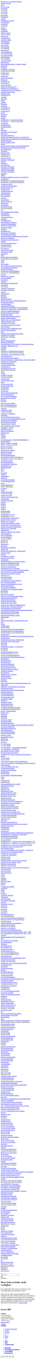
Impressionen (5, 50)
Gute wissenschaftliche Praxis (10, 953)
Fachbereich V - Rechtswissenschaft (12, 120)
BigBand (3, 893)
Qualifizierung (5, 780)
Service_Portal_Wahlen (8, 403)
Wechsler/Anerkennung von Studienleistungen (15, 146)
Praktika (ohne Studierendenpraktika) (12, 334)
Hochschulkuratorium (7, 394)
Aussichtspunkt (5, 38)
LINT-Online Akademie (8, 1241)
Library (7, 1331)
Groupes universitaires (7, 886)
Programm (4, 546)
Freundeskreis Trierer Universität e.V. (12, 457)
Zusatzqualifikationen (7, 693)
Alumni (3, 118)
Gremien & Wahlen (7, 375)
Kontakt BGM (5, 189)
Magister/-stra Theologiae (8, 528)
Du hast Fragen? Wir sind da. (9, 753)
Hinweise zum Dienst (7, 594)
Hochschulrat (5, 387)
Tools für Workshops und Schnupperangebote (15, 570)
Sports (6, 1336)
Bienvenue (4, 134)
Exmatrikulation (5, 662)
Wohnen (3, 878)
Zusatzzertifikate (6, 534)
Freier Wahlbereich (6, 535)
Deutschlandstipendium (8, 455)
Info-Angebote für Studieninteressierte (12, 572)
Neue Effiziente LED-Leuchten (10, 417)
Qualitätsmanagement (7, 363)
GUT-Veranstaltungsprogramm (10, 991)
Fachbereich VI (5, 154)
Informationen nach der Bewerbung (11, 1104)
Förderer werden (6, 735)
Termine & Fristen (6, 678)
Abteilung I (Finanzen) (8, 288)
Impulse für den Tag (7, 187)
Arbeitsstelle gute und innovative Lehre (13, 354)
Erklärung (4, 488)
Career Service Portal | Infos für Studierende (14, 761)
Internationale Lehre (7, 791)
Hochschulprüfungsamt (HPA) (10, 313)
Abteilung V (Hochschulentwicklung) (12, 351)
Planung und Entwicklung (9, 361)
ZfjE (2, 128)
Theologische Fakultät (7, 168)
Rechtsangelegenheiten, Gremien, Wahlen (13, 64)
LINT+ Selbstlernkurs (7, 1252)
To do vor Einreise (6, 1156)
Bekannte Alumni (6, 454)
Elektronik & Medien (7, 342)
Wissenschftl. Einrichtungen (9, 283)
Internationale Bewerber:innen (10, 612)
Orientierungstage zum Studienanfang (12, 631)
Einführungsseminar (7, 1093)
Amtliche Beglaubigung (8, 600)
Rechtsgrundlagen (6, 141)
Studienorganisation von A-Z (9, 652)
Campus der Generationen (9, 853)
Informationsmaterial (7, 1193)
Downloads (4, 1257)
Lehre (2, 777)
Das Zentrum (5, 248)
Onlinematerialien (6, 873)
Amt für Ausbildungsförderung (10, 311)
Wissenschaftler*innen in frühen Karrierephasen (15, 1020)
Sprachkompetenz (6, 1250)
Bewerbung (4, 591)
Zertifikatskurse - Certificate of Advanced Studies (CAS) (18, 841)
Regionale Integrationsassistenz (10, 1107)
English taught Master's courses (10, 523)
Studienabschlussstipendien (9, 1083)
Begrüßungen (5, 634)
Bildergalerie (5, 544)
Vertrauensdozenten (7, 975)
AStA (2, 262)
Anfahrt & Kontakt (6, 492)
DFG (2, 939)
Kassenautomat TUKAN (8, 667)
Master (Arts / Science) (8, 521)
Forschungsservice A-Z (8, 951)
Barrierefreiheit (5, 441)
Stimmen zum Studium (8, 450)
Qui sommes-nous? (6, 1233)
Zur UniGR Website (7, 1220)
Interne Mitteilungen (7, 485)
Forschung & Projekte (7, 167)
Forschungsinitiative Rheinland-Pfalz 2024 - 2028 (16, 932)
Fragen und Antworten (7, 1234)
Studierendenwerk (6, 466)
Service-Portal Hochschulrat (9, 393)
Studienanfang (5, 626)
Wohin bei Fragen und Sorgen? (10, 641)
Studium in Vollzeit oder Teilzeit (10, 532)
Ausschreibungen (6, 304)
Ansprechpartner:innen (8, 1130)
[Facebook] (2, 1357)
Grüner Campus (5, 33)
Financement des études (8, 900)
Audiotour (4, 29)
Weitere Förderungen (7, 1003)
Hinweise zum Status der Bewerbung (12, 596)
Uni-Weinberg (5, 47)
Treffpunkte (4, 897)
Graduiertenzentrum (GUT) (9, 982)
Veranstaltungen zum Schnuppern (11, 580)
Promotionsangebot (6, 1135)
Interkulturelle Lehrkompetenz (10, 1245)
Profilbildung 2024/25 (7, 21)
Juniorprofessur (5, 1053)
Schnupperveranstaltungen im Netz (11, 584)
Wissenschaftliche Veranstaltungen (11, 923)
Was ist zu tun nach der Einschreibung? (13, 629)
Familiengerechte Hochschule (10, 240)
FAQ (2, 622)
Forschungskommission (8, 977)
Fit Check (4, 742)
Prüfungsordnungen (7, 692)
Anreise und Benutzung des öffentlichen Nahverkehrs (17, 1172)
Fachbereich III (5, 94)
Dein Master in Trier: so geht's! (10, 751)
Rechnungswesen (6, 299)
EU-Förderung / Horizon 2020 (10, 1189)
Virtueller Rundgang (7, 500)
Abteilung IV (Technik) (8, 335)
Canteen (7, 1332)
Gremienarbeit (5, 379)
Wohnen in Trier (6, 1114)
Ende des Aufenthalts (7, 1100)
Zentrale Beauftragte (7, 269)
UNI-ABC (4, 645)
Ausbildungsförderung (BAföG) (10, 707)
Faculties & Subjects (11, 1329)
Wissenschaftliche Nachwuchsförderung (13, 937)
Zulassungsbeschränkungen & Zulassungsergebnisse (17, 610)
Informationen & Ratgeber (9, 986)
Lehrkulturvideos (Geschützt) (10, 1253)
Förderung (4, 996)
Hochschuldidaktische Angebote (10, 784)
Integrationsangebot (7, 1123)
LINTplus (4, 820)
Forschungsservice (6, 356)
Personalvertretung (6, 207)
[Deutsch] (4, 1267)
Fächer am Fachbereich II (8, 87)
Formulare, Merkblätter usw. (9, 346)
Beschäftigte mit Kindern (8, 234)
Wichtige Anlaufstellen (7, 170)
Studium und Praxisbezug (8, 770)
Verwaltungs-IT (5, 367)
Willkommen (5, 1226)
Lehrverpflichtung (6, 798)
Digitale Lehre (5, 789)
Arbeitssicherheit (6, 61)
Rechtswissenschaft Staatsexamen (11, 527)
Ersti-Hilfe (4, 643)
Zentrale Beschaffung (7, 302)
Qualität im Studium (7, 671)
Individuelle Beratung (7, 786)
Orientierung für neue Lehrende (10, 803)
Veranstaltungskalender (8, 480)
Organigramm (5, 22)
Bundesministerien (6, 942)
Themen (3, 436)
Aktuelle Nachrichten (7, 1219)
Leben (3, 874)
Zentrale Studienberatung (8, 318)
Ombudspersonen (6, 956)
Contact (3, 1324)
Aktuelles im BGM (6, 184)
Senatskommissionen (7, 386)
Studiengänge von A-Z (8, 514)
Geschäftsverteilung (7, 55)
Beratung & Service (7, 904)
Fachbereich (4, 76)
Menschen (4, 478)
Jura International (6, 127)
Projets (3, 1227)
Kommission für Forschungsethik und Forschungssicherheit (12, 979)
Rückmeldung (5, 673)
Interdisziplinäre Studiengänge (10, 518)
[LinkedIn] (13, 1357)
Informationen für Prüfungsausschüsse (12, 690)
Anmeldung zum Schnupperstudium (12, 589)
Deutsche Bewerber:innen (9, 601)
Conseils (3, 902)
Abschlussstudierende (7, 1078)
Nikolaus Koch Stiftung (8, 925)
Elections (3, 400)
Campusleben (5, 476)
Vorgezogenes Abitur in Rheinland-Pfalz (13, 605)
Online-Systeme (5, 857)
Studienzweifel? (5, 676)
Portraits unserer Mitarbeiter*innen (11, 328)
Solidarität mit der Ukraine (9, 1076)
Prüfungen (4, 80)
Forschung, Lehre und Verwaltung (11, 1180)
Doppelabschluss (6, 660)
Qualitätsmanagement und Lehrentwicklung (14, 824)
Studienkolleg (5, 617)
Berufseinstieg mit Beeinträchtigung (11, 775)
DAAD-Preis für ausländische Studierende (14, 1085)
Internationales (5, 165)
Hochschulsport (5, 194)
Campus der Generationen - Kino (11, 862)
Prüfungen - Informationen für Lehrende (13, 687)
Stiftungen (4, 944)
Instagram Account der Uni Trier (10, 573)
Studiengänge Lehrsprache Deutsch (11, 607)
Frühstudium (4, 560)
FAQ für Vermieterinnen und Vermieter (12, 1111)
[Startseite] (11, 1)
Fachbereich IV (5, 107)
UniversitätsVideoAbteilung (9, 267)
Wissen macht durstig (7, 586)
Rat (2, 1012)
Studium (3, 102)
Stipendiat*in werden (7, 737)
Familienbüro (5, 179)
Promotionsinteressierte (8, 1024)
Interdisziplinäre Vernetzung (9, 1015)
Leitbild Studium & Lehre (8, 793)
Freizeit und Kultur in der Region (11, 1173)
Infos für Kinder (6, 553)
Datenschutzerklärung (7, 1266)
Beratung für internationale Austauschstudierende (16, 1099)
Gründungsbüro (5, 193)
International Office (7, 314)
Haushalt (3, 295)
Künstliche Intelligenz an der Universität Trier (14, 177)
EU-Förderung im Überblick (9, 940)
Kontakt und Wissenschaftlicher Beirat (12, 1177)
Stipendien (4, 716)
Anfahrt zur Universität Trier (9, 497)
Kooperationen (5, 1017)
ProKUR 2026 (5, 153)
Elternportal (4, 549)
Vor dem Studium (6, 278)
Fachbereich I (5, 73)
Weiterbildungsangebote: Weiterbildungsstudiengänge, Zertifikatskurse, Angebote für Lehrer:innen (17, 833)
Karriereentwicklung (7, 1040)
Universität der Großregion (9, 464)
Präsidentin (4, 66)
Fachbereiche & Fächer (8, 69)
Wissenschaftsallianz (7, 462)
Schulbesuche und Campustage (10, 568)
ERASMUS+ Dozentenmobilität (11, 1186)
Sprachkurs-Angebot (7, 250)
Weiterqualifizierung (7, 1029)
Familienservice (5, 231)
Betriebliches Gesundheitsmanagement (12, 181)
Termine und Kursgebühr (8, 1168)
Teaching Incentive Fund (8, 810)
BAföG (3, 144)
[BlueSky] (5, 1357)
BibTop (3, 434)
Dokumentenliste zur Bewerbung (11, 608)
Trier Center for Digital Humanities (11, 266)
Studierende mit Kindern (8, 233)
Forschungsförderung (7, 914)
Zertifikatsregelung (6, 1255)
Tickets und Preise (6, 201)
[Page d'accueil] (6, 3)
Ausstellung (4, 31)
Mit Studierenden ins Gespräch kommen (13, 561)
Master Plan (4, 739)
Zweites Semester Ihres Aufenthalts (11, 1102)
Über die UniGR (6, 1201)
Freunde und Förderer (7, 558)
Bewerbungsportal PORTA (9, 598)
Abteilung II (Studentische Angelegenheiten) (14, 307)
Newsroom (4, 966)
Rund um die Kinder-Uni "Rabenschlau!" (13, 551)
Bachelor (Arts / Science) (8, 520)
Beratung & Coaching (7, 276)
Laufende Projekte (6, 410)
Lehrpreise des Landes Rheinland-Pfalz (13, 813)
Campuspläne (5, 499)
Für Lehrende (5, 1213)
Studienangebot (5, 125)
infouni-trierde (5, 1322)
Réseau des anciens (6, 447)
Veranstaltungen (5, 1064)
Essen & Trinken (6, 881)
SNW (2, 372)
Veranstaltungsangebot (7, 768)
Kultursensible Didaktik (8, 1246)
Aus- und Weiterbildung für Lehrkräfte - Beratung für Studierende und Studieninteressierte (17, 851)
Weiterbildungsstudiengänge (9, 836)
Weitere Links (5, 1217)
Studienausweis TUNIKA (9, 674)
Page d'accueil (5, 7)
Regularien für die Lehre (8, 794)
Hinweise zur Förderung (8, 928)
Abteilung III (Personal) (8, 321)
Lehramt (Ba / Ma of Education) (10, 525)
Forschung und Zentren (8, 92)
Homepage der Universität (13, 1299)
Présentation (4, 15)
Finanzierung (5, 1031)
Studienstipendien (6, 721)
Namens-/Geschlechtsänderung (10, 655)
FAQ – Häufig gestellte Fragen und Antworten (15, 1106)
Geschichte (4, 24)
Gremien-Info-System (7, 380)
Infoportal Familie (6, 227)
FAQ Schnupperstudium (8, 582)
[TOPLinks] (4, 391)
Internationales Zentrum (8, 1222)
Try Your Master (6, 744)
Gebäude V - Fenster (7, 427)
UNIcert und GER (6, 252)
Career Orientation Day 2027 (9, 767)
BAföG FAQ (5, 713)
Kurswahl (4, 1097)
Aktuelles (4, 97)
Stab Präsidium (5, 57)
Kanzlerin (4, 67)
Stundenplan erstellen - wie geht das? (12, 647)
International (4, 1066)
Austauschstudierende (7, 1088)
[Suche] (1, 1273)
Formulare (4, 714)
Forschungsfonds (6, 921)
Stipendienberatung (6, 730)
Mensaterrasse (5, 433)
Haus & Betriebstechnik (8, 340)
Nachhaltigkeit (5, 41)
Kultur (3, 890)
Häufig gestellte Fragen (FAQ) (10, 1175)
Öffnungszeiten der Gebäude (9, 669)
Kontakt (3, 241)
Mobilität (3, 880)
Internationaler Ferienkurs (8, 1163)
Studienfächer (5, 530)
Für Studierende (5, 1212)
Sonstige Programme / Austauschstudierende (14, 620)
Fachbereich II (5, 81)
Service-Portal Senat (7, 384)
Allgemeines (4, 205)
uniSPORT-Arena (6, 429)
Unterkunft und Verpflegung (9, 1170)
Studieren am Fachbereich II (9, 88)
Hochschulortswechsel (7, 666)
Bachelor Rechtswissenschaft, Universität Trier (15, 137)
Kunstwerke (4, 36)
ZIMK (3, 175)
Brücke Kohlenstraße (7, 431)
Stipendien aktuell (6, 720)
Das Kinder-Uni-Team (7, 556)
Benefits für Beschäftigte (8, 330)
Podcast (3, 27)
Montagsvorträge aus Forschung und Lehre (14, 860)
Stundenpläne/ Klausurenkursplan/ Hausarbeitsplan (16, 139)
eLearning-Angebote (7, 993)
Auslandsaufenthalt (6, 699)
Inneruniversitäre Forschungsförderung (12, 918)
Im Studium (4, 123)
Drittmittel (4, 297)
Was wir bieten (5, 327)
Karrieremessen (5, 765)
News (2, 469)
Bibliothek (4, 174)
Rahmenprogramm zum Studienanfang (12, 640)
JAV (2, 210)
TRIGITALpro (5, 819)
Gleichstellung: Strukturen (9, 222)
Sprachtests (4, 254)
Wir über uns (5, 203)
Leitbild (3, 19)
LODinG (3, 935)
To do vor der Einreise (7, 1126)
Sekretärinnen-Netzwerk (8, 368)
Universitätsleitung (6, 52)
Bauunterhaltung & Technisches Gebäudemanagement (17, 344)
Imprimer (3, 1236)
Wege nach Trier (6, 1073)
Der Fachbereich (6, 85)
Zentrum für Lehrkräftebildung (10, 271)
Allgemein (4, 99)
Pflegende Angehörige (7, 238)
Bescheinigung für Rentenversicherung (12, 657)
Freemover (4, 1116)
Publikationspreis (6, 1000)
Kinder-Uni (4, 540)
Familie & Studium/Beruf (8, 224)
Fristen (3, 624)
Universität (4, 8)
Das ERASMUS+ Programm (10, 1184)
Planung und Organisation (9, 1153)
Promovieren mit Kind (7, 1001)
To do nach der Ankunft (8, 1128)
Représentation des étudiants (9, 257)
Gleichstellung (5, 214)
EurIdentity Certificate (7, 1215)
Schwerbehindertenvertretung (10, 212)
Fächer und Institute (7, 78)
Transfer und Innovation (8, 365)
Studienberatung (6, 1121)
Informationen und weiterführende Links (13, 958)
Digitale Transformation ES (9, 822)
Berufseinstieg (5, 772)
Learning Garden (6, 40)
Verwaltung (4, 285)
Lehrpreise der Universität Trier (10, 812)
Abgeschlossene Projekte (8, 422)
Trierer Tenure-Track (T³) (8, 1005)
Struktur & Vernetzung (7, 1006)
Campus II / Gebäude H (8, 414)
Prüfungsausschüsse (7, 688)
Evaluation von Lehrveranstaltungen (12, 801)
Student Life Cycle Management (10, 320)
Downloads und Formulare (9, 132)
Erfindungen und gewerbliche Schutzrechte (14, 963)
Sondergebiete (5, 294)
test (2, 1260)
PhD (2, 619)
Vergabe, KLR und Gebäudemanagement (13, 300)
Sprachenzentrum (6, 245)
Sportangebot (5, 200)
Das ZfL (3, 274)
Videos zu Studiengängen (8, 567)
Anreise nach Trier (6, 495)
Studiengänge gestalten (8, 805)
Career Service (5, 758)
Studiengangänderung (7, 664)
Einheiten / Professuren (8, 160)
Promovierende (5, 1033)
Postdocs (3, 1043)
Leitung (3, 292)
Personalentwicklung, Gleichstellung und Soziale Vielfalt (18, 360)
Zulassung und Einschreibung (10, 1137)
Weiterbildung (5, 827)
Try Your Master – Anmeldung (10, 749)
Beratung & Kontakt (7, 1086)
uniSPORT (4, 415)
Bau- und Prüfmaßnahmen (9, 405)
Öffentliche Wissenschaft (8, 864)
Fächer (3, 101)
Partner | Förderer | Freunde (9, 443)
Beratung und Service (7, 826)
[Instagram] (10, 1357)
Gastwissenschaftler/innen (9, 1149)
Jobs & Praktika (5, 899)
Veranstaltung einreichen (8, 547)
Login (2, 483)
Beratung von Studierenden (9, 1248)
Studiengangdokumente (8, 800)
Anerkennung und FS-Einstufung (11, 90)
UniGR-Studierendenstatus (9, 1210)
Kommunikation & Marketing (10, 358)
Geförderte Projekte (7, 460)
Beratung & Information (8, 1027)
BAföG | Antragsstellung (8, 711)
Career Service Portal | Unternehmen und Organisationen (18, 763)
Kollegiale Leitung (6, 1010)
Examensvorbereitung (7, 135)
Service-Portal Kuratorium (9, 396)
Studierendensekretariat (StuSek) (11, 316)
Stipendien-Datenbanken (8, 728)
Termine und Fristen (7, 1125)
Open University (6, 871)
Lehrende (4, 281)
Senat (2, 382)
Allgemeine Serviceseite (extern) (10, 325)
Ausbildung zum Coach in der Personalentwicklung (16, 845)
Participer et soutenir (7, 1231)
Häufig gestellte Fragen (8, 142)
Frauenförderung (6, 221)
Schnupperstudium (6, 577)
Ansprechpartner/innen (8, 306)
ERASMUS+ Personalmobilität (10, 1187)
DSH (2, 255)
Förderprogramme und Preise (9, 806)
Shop (6, 1338)
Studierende (4, 280)
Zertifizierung (5, 787)
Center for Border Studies (8, 1203)
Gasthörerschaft (5, 859)
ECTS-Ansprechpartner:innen (10, 1095)
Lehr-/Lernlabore (6, 840)
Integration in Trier (6, 1194)
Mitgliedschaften (6, 467)
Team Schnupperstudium (8, 587)
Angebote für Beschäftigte (9, 186)
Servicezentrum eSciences (9, 243)
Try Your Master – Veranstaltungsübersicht (13, 747)
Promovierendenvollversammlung (11, 1013)
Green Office (5, 45)
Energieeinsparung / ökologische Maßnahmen (15, 440)
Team (2, 1019)
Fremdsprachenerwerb (7, 697)
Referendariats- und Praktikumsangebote (13, 147)
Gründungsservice (6, 965)
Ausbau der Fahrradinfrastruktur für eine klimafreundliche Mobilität (13, 419)
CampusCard (5, 831)
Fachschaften (5, 264)
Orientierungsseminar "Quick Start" (11, 1081)
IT (5, 1334)
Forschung (4, 106)
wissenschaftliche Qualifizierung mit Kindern (14, 236)
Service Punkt (23, 1303)
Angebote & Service (7, 217)
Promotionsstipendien (7, 723)
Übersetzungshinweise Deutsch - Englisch (13, 1191)
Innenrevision (5, 62)
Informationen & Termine (8, 398)
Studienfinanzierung (7, 704)
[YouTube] (7, 1357)
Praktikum (4, 700)
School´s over (5, 575)
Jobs (2, 332)
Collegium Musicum (7, 895)
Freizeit (3, 883)
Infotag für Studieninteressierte (10, 563)
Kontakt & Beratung (7, 949)
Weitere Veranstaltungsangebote (10, 994)
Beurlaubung (5, 659)
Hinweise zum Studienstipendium (11, 930)
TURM (3, 374)
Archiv (3, 490)
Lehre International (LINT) (9, 1238)
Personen (3, 130)
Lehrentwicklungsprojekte (9, 815)
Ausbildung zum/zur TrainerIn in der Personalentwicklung (12, 847)
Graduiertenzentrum (7, 191)
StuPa (2, 261)
